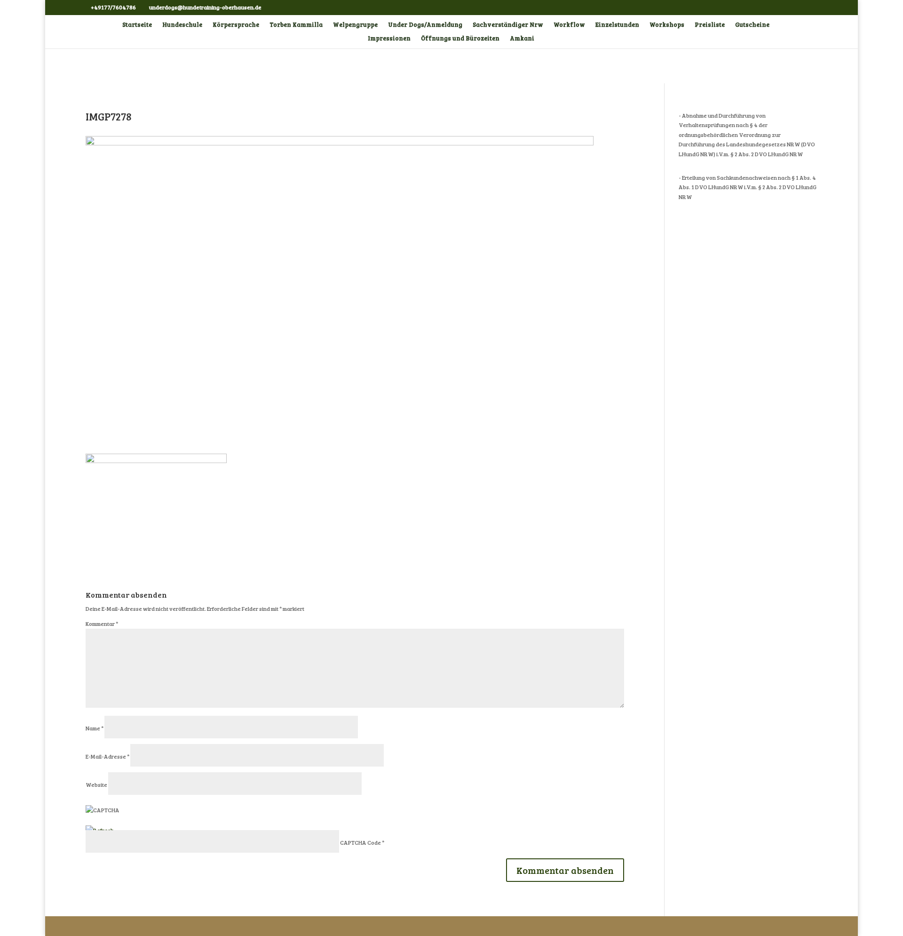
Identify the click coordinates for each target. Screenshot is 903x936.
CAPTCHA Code (360, 842)
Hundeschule (182, 25)
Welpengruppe (355, 25)
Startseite (137, 25)
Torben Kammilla (296, 25)
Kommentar (102, 623)
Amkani (522, 38)
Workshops (667, 25)
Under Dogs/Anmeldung (425, 25)
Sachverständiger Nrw (508, 25)
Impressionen (389, 38)
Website (96, 784)
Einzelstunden (617, 25)
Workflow (569, 25)
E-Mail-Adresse (107, 756)
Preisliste (710, 25)
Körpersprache (236, 25)
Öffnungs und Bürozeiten (460, 38)
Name (94, 728)
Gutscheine (752, 25)
